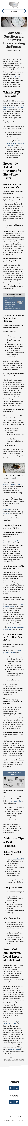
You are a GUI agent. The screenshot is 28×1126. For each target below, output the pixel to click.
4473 (12, 1059)
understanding (22, 1060)
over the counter (10, 1060)
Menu (15, 11)
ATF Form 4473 (17, 1059)
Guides (17, 1058)
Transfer (16, 1060)
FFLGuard (14, 5)
